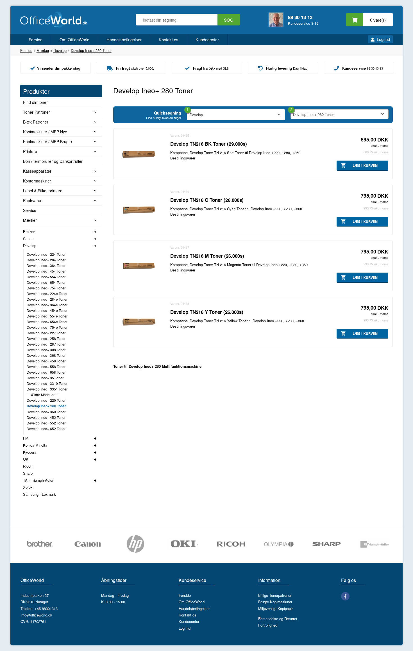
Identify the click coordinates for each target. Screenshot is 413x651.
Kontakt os (168, 39)
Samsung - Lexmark (39, 494)
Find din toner (35, 102)
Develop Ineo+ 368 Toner (46, 355)
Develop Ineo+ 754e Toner (47, 327)
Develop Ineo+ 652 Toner (46, 428)
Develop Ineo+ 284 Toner (46, 259)
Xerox (28, 487)
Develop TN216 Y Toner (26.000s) (206, 312)
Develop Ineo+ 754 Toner (46, 287)
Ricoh (27, 466)
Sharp (28, 473)
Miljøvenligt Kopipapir (275, 608)
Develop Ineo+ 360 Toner (46, 411)
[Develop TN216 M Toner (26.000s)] (138, 266)
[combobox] (340, 114)
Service (29, 210)
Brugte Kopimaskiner (275, 601)
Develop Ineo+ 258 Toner (46, 338)
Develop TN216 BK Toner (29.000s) (208, 143)
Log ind (383, 39)
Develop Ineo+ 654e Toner (47, 321)
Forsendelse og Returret (277, 618)
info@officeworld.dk (36, 615)
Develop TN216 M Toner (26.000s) (207, 255)
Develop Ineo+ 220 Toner (46, 400)
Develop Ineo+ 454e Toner (47, 310)
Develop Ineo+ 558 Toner (46, 366)
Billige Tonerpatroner (274, 595)
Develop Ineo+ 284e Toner (47, 299)
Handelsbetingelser (124, 39)
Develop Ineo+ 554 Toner (46, 276)
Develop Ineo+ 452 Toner (46, 417)
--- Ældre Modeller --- (43, 394)
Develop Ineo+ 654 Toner (46, 282)
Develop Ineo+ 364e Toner (47, 304)
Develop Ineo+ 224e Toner (47, 293)
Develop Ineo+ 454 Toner (46, 271)
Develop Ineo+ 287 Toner (46, 344)
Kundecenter (207, 39)
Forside (35, 39)
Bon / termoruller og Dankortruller (53, 161)
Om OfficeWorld (74, 39)
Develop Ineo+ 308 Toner (46, 349)
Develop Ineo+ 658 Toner (46, 372)
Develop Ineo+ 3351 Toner (47, 389)
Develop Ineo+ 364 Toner (46, 265)
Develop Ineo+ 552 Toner (46, 423)
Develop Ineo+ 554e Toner (47, 316)
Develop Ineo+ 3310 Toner (47, 383)
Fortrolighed (267, 625)
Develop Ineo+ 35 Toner (45, 377)
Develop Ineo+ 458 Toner (46, 360)
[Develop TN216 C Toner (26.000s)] (138, 210)
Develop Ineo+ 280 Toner (46, 405)
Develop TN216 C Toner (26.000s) (207, 200)
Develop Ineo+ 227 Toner (46, 332)
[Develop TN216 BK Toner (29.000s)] (138, 154)
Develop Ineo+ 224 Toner (46, 254)
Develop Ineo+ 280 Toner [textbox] (313, 114)
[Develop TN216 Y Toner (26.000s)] (138, 322)
